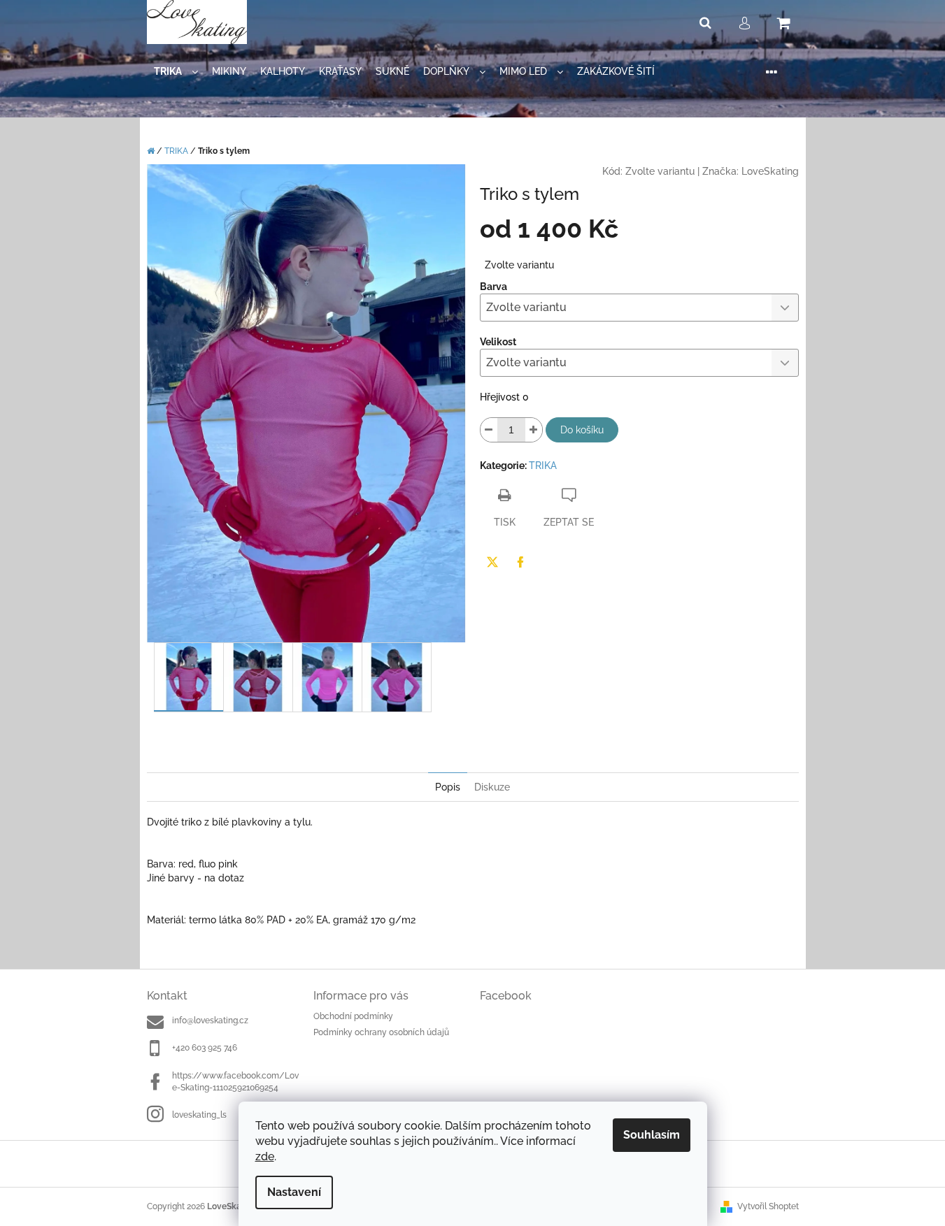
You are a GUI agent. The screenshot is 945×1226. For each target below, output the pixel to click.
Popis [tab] (447, 787)
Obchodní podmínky (353, 1016)
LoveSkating (770, 171)
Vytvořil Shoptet (768, 1206)
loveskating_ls (199, 1115)
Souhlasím (651, 1134)
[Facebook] (520, 562)
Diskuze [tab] (492, 787)
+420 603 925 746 (204, 1048)
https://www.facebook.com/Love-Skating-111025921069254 (235, 1081)
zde (264, 1156)
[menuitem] (176, 71)
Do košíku (582, 429)
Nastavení (294, 1192)
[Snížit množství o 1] (489, 430)
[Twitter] (492, 562)
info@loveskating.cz (210, 1020)
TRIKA (543, 465)
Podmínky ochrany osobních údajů (381, 1032)
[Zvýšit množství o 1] (533, 430)
